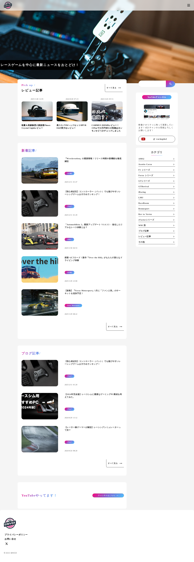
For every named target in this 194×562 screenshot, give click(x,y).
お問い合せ (10, 539)
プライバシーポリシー (16, 534)
